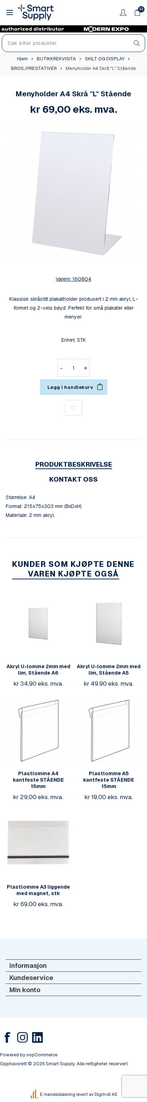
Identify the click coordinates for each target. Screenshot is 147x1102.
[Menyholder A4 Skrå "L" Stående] (73, 192)
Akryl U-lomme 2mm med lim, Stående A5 (109, 669)
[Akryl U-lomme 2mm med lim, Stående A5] (108, 623)
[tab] (73, 464)
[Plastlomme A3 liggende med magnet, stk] (38, 844)
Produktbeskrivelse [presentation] (73, 464)
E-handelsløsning (57, 1094)
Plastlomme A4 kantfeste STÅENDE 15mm (38, 779)
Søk (136, 43)
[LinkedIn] (37, 1037)
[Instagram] (22, 1037)
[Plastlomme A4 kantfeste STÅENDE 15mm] (38, 730)
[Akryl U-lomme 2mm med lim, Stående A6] (38, 623)
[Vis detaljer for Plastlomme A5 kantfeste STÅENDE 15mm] (108, 730)
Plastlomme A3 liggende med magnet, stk (38, 890)
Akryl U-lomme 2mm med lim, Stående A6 (38, 669)
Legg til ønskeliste (74, 407)
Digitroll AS (106, 1094)
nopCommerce (41, 1055)
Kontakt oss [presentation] (73, 479)
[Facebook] (7, 1037)
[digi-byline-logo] (35, 1094)
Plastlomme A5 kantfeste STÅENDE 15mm (108, 779)
